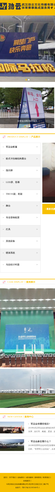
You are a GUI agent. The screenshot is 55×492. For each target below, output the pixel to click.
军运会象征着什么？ (41, 441)
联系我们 (46, 477)
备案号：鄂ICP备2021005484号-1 (27, 487)
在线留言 (26, 481)
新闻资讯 (38, 477)
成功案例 (29, 477)
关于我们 (12, 477)
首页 (5, 477)
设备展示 (21, 477)
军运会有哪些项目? (40, 424)
